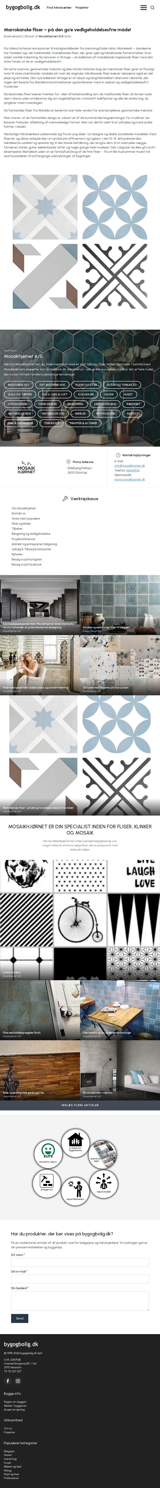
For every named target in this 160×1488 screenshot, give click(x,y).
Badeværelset (18, 384)
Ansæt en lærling (14, 1409)
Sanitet (132, 413)
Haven (109, 394)
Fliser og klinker (21, 523)
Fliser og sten (86, 384)
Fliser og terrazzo (122, 384)
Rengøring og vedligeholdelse (31, 534)
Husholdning (18, 404)
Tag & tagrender (20, 423)
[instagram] (18, 1381)
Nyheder (17, 554)
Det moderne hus (52, 384)
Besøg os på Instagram (27, 559)
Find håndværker (59, 7)
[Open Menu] (143, 7)
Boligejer (9, 1451)
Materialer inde (19, 413)
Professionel (106, 413)
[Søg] (152, 7)
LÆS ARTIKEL (40, 612)
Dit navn (18, 1254)
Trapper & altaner (83, 423)
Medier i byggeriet (15, 1405)
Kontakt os (19, 513)
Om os (8, 1428)
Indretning (76, 404)
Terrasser (51, 423)
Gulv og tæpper (20, 394)
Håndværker (48, 404)
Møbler (80, 413)
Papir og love (11, 1474)
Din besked (20, 1288)
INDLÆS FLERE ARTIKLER (80, 1105)
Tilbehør (17, 528)
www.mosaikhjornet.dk (130, 479)
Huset (128, 394)
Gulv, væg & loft (55, 394)
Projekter (82, 7)
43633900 (133, 470)
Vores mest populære (26, 518)
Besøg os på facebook (26, 564)
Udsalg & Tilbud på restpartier (31, 549)
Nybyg (8, 1470)
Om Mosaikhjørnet (24, 508)
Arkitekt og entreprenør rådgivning (34, 544)
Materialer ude (53, 413)
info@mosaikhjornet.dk (130, 466)
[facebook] (8, 1381)
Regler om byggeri (15, 1402)
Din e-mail (19, 1271)
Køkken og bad (105, 404)
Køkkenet (133, 404)
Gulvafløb (86, 394)
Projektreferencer (23, 539)
